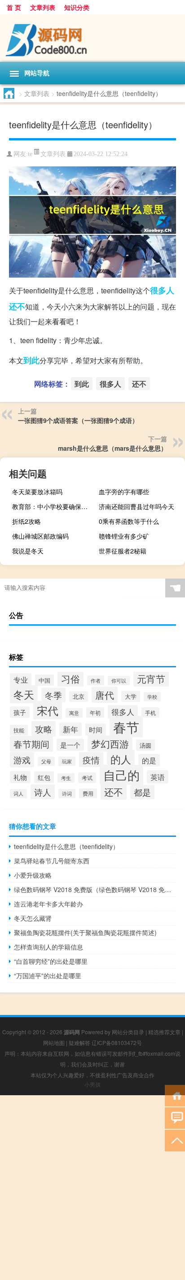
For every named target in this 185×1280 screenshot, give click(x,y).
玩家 (67, 761)
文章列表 (42, 7)
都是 (142, 792)
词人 (18, 793)
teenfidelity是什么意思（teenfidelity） (66, 846)
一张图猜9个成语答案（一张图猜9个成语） (78, 420)
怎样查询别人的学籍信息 (48, 946)
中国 (44, 680)
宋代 (47, 710)
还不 (17, 306)
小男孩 (92, 1084)
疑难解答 (79, 1042)
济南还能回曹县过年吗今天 (136, 506)
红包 (44, 777)
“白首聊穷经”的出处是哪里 (51, 961)
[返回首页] (175, 1095)
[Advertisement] (92, 1187)
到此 (31, 360)
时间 (95, 729)
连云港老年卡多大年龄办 (48, 903)
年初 (95, 712)
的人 (120, 758)
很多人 (162, 290)
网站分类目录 (128, 1032)
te (30, 154)
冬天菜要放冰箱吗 (37, 491)
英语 (157, 776)
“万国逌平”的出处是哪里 (47, 975)
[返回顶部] (175, 1140)
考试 (87, 778)
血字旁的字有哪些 (124, 491)
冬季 (53, 695)
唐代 (104, 694)
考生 (66, 778)
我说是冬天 (28, 550)
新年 (70, 729)
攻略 (43, 729)
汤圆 (145, 745)
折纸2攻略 (26, 521)
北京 (78, 696)
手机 (150, 712)
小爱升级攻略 (33, 875)
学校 (152, 696)
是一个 (70, 744)
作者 (96, 680)
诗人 (42, 792)
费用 (88, 793)
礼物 (20, 777)
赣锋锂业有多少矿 (124, 535)
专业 (20, 680)
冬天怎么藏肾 (33, 918)
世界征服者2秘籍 (122, 550)
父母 (46, 761)
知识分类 (76, 7)
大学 (131, 696)
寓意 (74, 713)
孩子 (19, 712)
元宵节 (151, 678)
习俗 (70, 678)
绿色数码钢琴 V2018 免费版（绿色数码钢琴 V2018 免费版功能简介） (95, 889)
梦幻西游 (110, 743)
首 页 (14, 7)
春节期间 (31, 743)
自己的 (121, 775)
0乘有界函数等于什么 (129, 521)
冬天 (23, 694)
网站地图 (54, 1042)
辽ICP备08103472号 (117, 1042)
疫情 (91, 759)
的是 (149, 760)
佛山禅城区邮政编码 (40, 535)
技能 (18, 730)
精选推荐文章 (164, 1032)
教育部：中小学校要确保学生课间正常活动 (54, 506)
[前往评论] (175, 1117)
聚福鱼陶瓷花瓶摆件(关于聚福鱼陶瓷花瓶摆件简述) (85, 932)
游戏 (22, 759)
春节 (126, 726)
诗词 (67, 793)
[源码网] (92, 38)
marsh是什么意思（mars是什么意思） (112, 448)
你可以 (118, 680)
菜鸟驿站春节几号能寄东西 (51, 860)
